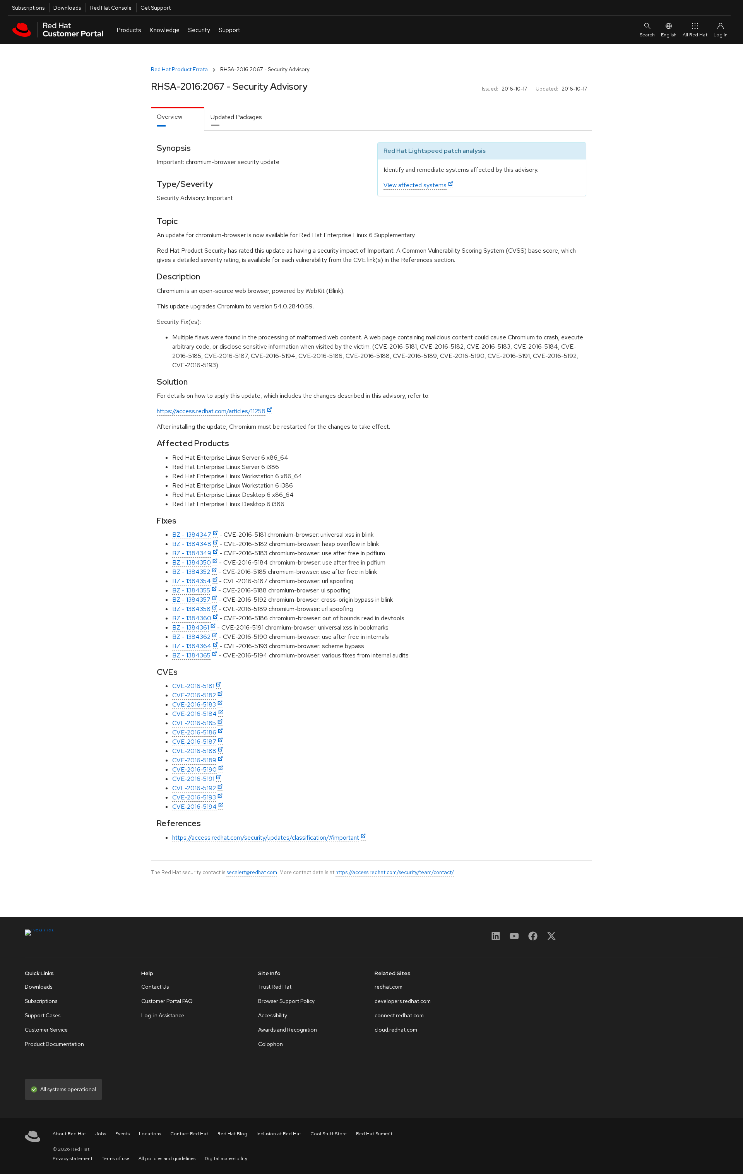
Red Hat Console (111, 7)
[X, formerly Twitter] (551, 938)
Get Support (155, 7)
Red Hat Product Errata (179, 69)
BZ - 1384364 (191, 646)
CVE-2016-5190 (194, 769)
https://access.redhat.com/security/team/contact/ (395, 872)
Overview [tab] (169, 117)
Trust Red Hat (274, 986)
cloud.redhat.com (396, 1029)
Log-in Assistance (162, 1015)
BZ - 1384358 (191, 609)
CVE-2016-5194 (194, 807)
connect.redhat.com (399, 1015)
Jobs (100, 1134)
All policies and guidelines (167, 1158)
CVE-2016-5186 (194, 732)
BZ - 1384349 (191, 553)
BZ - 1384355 (191, 590)
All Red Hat (695, 35)
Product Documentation (54, 1044)
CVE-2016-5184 (194, 714)
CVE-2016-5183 (194, 704)
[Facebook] (533, 938)
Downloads (67, 7)
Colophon (270, 1044)
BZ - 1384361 (190, 627)
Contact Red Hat (189, 1134)
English (668, 35)
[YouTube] (514, 938)
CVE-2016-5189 (194, 760)
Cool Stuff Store (328, 1134)
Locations (150, 1134)
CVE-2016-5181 (193, 686)
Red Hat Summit (374, 1134)
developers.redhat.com (403, 1001)
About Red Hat (69, 1134)
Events (122, 1134)
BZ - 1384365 (191, 655)
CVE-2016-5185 (194, 723)
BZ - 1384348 (191, 544)
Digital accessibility (226, 1158)
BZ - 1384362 (191, 637)
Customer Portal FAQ (167, 1001)
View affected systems (415, 185)
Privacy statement (72, 1158)
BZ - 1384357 (191, 600)
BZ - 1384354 (191, 581)
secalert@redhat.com (251, 872)
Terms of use (115, 1158)
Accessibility (272, 1015)
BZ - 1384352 (191, 572)
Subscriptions (28, 7)
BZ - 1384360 (191, 618)
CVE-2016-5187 (194, 742)
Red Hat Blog (232, 1134)
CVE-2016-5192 (194, 788)
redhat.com (388, 986)
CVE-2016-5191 (193, 779)
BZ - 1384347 (191, 535)
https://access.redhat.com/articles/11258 (211, 411)
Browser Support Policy (286, 1001)
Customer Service (46, 1029)
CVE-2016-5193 (194, 797)
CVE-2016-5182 (194, 695)
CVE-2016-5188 (194, 751)
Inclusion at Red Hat (279, 1134)
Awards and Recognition (287, 1029)
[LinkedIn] (495, 938)
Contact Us (155, 986)
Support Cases (42, 1015)
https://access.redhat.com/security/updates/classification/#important (265, 837)
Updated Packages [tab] (236, 117)
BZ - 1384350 (191, 562)
